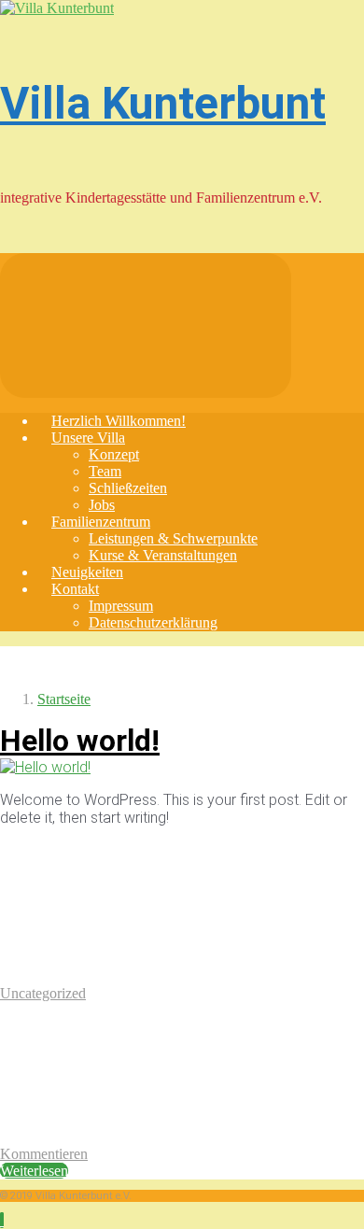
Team (105, 471)
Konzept (114, 454)
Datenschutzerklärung (153, 622)
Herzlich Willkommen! (118, 421)
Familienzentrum (100, 522)
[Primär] (145, 325)
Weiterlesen (34, 1171)
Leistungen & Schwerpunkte (173, 538)
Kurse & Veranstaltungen (163, 555)
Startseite (64, 699)
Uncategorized (43, 993)
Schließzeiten (128, 488)
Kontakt (75, 589)
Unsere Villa (88, 437)
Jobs (102, 505)
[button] (2, 1220)
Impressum (121, 606)
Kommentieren (44, 1154)
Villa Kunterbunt (163, 103)
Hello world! (80, 740)
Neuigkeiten (87, 572)
